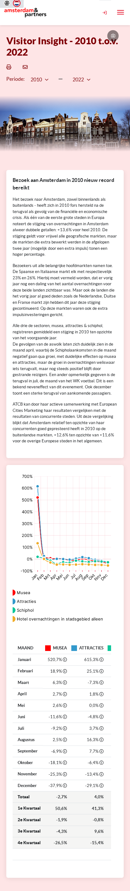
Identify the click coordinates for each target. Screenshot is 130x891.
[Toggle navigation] (120, 12)
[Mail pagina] (26, 66)
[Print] (9, 66)
